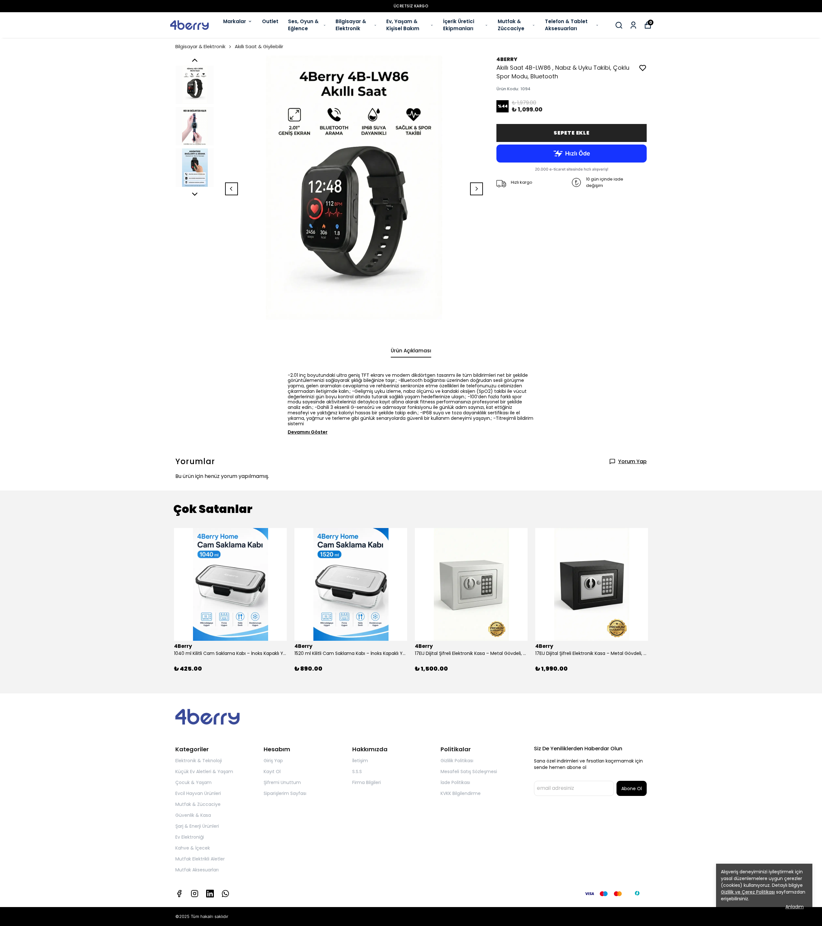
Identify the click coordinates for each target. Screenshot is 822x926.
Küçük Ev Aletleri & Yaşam (204, 771)
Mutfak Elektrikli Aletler (200, 859)
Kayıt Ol (272, 771)
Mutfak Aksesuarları (197, 870)
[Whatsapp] (225, 893)
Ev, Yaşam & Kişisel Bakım (402, 25)
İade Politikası (455, 782)
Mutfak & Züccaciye (511, 25)
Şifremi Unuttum (282, 782)
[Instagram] (194, 893)
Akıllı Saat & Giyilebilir (259, 46)
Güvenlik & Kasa (193, 815)
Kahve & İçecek (192, 848)
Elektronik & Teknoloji (198, 760)
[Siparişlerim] (633, 25)
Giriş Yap (273, 760)
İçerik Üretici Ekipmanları (458, 25)
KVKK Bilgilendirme (461, 793)
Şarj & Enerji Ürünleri (197, 826)
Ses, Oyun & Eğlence (303, 25)
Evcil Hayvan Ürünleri (198, 793)
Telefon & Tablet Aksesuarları (566, 25)
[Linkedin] (210, 893)
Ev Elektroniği (189, 837)
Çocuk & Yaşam (193, 782)
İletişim (360, 760)
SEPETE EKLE (572, 133)
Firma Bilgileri (366, 782)
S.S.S (357, 771)
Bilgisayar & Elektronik (351, 25)
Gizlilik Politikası (457, 760)
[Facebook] (179, 893)
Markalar (234, 21)
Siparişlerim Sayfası (285, 793)
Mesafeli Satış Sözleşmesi (469, 771)
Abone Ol (631, 788)
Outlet (270, 21)
